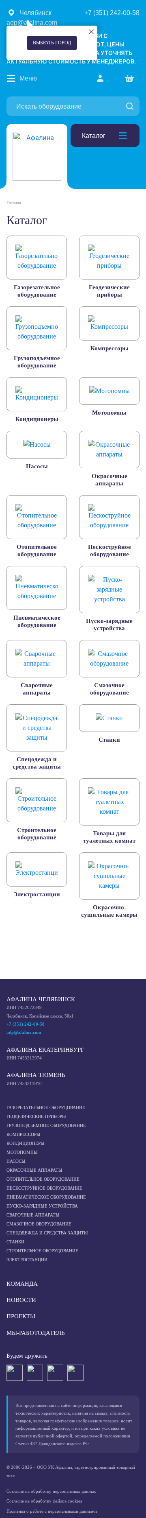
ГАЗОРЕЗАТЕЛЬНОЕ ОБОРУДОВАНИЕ (45, 1107)
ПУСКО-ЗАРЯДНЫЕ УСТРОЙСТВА (42, 1205)
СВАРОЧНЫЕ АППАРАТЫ (33, 1214)
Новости (21, 1300)
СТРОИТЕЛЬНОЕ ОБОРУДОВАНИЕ (42, 1250)
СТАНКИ (15, 1241)
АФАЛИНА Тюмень (35, 1075)
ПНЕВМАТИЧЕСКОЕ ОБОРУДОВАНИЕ (46, 1197)
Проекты (20, 1316)
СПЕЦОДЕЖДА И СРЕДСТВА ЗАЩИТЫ (47, 1232)
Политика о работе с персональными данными (51, 1511)
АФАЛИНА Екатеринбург (45, 1049)
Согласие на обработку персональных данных (51, 1491)
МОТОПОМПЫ (22, 1152)
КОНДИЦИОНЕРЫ (25, 1143)
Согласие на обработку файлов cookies (44, 1500)
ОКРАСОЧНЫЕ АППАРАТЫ (34, 1170)
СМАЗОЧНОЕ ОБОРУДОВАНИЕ (38, 1223)
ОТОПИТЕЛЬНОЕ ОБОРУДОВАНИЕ (42, 1179)
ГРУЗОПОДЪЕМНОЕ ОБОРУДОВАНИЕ (46, 1125)
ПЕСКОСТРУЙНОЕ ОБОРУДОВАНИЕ (44, 1188)
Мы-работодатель (35, 1333)
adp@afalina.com (23, 1032)
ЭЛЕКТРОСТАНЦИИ (26, 1259)
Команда (22, 1283)
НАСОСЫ (16, 1161)
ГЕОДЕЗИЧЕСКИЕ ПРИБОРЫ (36, 1116)
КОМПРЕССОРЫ (23, 1134)
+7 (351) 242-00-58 (25, 1024)
